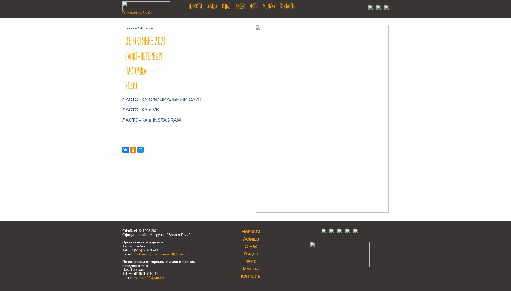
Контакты (287, 7)
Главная (129, 28)
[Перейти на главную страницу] (146, 9)
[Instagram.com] (347, 232)
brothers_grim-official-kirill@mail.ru (161, 254)
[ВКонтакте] (125, 150)
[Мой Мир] (140, 150)
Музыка (269, 7)
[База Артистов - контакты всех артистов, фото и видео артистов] (340, 266)
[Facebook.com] (331, 232)
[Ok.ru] (377, 8)
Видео (240, 7)
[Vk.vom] (369, 8)
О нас (226, 7)
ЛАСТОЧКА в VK (140, 109)
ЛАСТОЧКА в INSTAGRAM (151, 120)
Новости (195, 7)
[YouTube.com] (385, 8)
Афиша (212, 7)
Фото (254, 7)
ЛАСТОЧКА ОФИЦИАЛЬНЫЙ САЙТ (162, 99)
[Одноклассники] (133, 150)
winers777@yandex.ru (151, 278)
